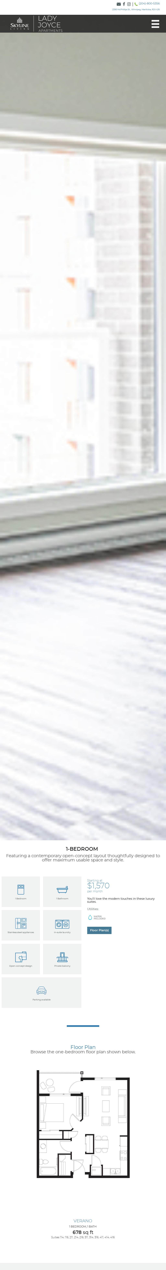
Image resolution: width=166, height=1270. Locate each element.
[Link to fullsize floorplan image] (83, 1124)
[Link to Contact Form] (118, 4)
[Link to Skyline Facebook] (124, 4)
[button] (154, 24)
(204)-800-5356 (149, 3)
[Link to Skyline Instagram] (129, 4)
